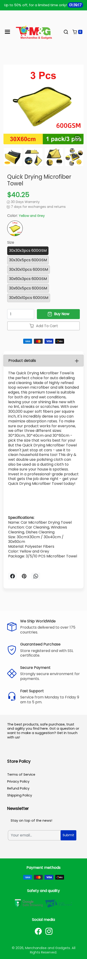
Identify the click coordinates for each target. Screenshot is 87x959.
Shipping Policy (19, 795)
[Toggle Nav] (7, 32)
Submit (68, 835)
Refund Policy (18, 788)
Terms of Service (21, 774)
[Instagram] (49, 931)
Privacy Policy (18, 781)
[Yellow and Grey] (15, 228)
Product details (22, 360)
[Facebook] (38, 931)
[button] (65, 31)
